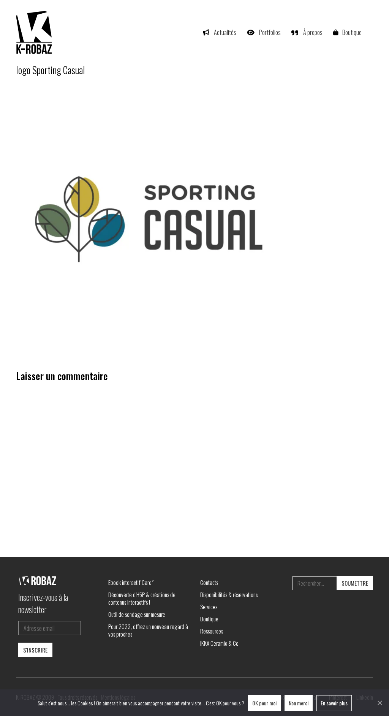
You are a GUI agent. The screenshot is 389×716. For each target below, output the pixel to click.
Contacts (209, 582)
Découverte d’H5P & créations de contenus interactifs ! (142, 598)
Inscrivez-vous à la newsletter (43, 603)
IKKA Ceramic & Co (219, 643)
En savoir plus (334, 703)
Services (208, 606)
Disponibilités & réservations (229, 594)
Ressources (211, 631)
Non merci (298, 703)
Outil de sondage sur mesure (136, 614)
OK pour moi (264, 703)
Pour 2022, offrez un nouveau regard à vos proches (148, 630)
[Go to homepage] (35, 32)
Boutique (209, 619)
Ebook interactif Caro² (131, 582)
